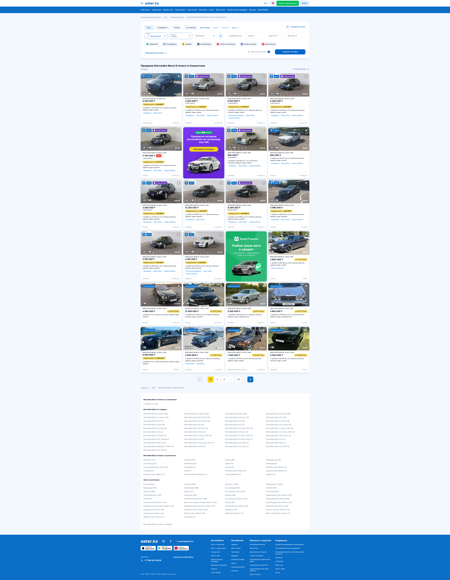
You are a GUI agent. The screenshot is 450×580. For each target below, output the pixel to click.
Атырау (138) (230, 495)
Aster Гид (279, 565)
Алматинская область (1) (276, 471)
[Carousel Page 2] (153, 85)
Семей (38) (229, 502)
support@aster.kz (184, 541)
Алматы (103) (189, 460)
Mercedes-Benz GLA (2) (276, 439)
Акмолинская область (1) (154, 474)
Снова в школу (249, 44)
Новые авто (156, 10)
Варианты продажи (219, 565)
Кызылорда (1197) (232, 488)
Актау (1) (187, 471)
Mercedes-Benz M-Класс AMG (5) (239, 428)
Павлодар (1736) (150, 488)
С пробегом (162, 28)
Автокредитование (257, 544)
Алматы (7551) (190, 484)
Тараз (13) (229, 463)
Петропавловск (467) (152, 495)
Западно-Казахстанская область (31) (199, 506)
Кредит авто (168, 10)
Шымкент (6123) (231, 484)
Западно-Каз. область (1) (153, 517)
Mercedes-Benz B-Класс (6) (155, 428)
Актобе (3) (229, 467)
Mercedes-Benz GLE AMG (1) (155, 450)
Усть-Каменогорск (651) (235, 491)
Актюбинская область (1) (235, 471)
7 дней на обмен (256, 556)
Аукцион (252, 10)
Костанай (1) (148, 471)
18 (238, 379)
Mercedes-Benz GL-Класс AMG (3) (280, 432)
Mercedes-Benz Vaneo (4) (195, 432)
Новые (177, 28)
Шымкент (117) (149, 460)
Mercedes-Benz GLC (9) (235, 421)
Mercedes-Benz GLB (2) (194, 439)
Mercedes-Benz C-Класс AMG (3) (239, 435)
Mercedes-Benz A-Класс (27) (237, 417)
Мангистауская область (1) (195, 474)
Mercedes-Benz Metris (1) (194, 446)
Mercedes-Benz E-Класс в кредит (157, 524)
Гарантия (154, 44)
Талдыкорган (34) (273, 460)
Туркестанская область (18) (196, 510)
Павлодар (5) (271, 463)
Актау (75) (147, 499)
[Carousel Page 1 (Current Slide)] (145, 85)
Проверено (171, 44)
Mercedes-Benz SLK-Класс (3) (278, 435)
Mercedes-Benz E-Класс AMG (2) (238, 439)
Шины (211, 10)
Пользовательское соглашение (287, 548)
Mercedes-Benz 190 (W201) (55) (197, 417)
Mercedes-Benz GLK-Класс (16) (197, 421)
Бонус (277, 572)
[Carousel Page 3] (161, 85)
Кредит (188, 44)
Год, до (251, 36)
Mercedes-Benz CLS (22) (276, 417)
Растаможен (205, 44)
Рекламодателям (238, 567)
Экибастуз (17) (231, 510)
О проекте (279, 561)
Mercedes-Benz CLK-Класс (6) (278, 425)
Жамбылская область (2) (276, 467)
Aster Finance (255, 574)
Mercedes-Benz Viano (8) (154, 425)
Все (149, 28)
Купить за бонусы (227, 44)
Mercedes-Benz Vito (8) (194, 425)
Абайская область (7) (234, 513)
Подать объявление (288, 3)
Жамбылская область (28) (277, 506)
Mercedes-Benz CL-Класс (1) (237, 446)
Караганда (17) (190, 463)
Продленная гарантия (259, 565)
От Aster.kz (191, 28)
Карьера (234, 556)
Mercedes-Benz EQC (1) (275, 443)
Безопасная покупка (258, 552)
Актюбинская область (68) (195, 499)
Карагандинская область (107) (279, 495)
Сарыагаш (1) (189, 517)
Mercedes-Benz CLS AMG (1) (277, 446)
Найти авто (145, 10)
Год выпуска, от (235, 36)
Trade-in (214, 569)
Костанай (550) (272, 491)
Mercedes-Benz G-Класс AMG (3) (198, 435)
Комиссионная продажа (237, 10)
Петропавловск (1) (233, 474)
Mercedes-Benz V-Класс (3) (154, 435)
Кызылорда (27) (150, 463)
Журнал (234, 544)
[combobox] (156, 36)
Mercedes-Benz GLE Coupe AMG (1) (199, 443)
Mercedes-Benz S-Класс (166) (196, 414)
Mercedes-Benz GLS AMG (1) (237, 443)
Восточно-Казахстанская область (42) (200, 502)
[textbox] (156, 36)
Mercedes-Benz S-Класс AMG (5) (279, 428)
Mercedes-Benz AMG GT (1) (154, 443)
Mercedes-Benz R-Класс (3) (236, 432)
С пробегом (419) (150, 404)
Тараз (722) (189, 491)
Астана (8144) (149, 484)
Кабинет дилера (237, 559)
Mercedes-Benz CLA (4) (153, 432)
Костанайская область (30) (236, 506)
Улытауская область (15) (153, 513)
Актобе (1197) (271, 488)
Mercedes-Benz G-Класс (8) (277, 421)
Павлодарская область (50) (277, 499)
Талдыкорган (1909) (274, 484)
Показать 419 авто (290, 52)
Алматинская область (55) (236, 499)
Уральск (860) (149, 491)
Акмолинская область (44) (154, 502)
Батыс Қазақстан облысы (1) (278, 513)
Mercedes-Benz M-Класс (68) (278, 414)
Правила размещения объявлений (289, 544)
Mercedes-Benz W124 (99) (236, 414)
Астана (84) (230, 460)
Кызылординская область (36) (279, 502)
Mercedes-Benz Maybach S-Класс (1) (158, 446)
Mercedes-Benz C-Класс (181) (155, 414)
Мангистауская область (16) (278, 510)
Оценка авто (180, 10)
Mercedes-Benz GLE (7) (235, 425)
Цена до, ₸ (292, 36)
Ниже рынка (269, 44)
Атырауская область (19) (153, 510)
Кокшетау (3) (189, 467)
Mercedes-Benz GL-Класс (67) (156, 417)
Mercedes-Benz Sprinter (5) (196, 428)
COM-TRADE (263, 10)
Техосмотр (203, 10)
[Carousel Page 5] (178, 85)
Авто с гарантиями (218, 548)
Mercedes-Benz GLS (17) (153, 421)
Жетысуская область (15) (194, 513)
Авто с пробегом (217, 544)
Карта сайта (280, 569)
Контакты (279, 557)
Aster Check (192, 10)
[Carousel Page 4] (169, 85)
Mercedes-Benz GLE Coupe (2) (156, 439)
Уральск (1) (270, 474)
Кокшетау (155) (190, 495)
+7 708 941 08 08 (152, 560)
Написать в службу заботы (183, 557)
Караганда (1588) (191, 488)
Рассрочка (254, 548)
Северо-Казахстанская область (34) (158, 506)
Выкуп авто (220, 10)
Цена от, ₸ (273, 36)
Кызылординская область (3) (155, 467)
